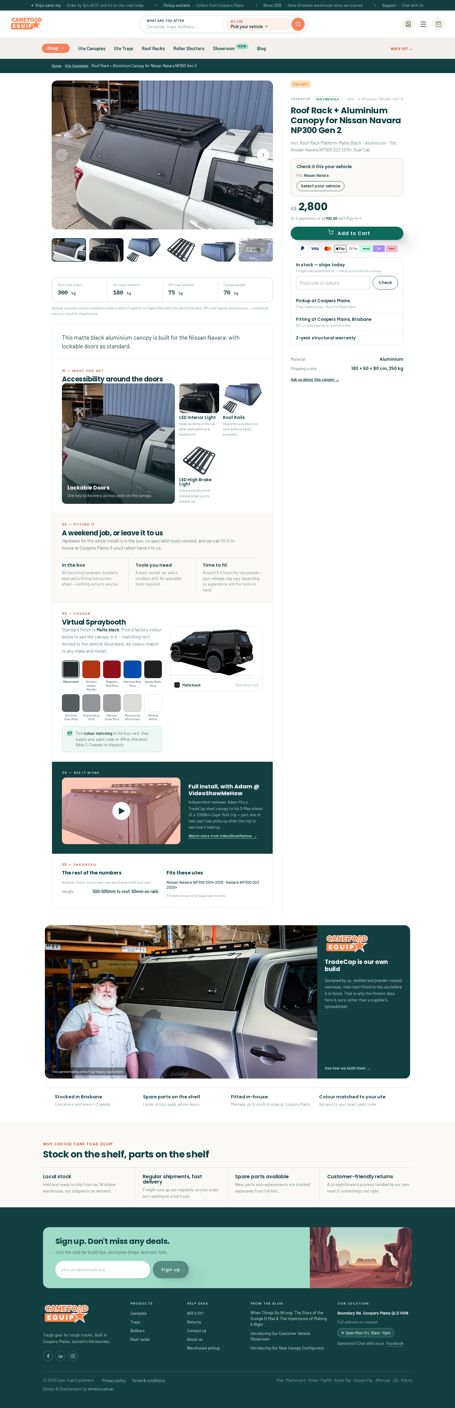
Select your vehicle (320, 186)
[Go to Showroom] (408, 24)
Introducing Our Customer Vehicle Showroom (280, 1336)
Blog (261, 48)
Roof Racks (153, 48)
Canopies (138, 1313)
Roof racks (140, 1339)
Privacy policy (114, 1380)
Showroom (229, 47)
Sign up (170, 1269)
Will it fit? (195, 1313)
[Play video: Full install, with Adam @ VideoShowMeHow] (121, 811)
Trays (135, 1321)
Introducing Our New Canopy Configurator (287, 1347)
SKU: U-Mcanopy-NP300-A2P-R (375, 99)
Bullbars (137, 1330)
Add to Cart (354, 233)
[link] (57, 65)
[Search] (298, 24)
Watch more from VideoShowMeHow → (222, 835)
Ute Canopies (91, 48)
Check (385, 283)
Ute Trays (123, 48)
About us (195, 1339)
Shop (53, 48)
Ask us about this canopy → (315, 379)
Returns (194, 1321)
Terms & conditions (148, 1380)
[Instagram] (73, 1356)
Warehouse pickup (203, 1347)
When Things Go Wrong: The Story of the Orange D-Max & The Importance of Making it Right (288, 1318)
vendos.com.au (101, 1388)
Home (57, 65)
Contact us (196, 1330)
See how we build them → (347, 1068)
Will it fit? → (402, 48)
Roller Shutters (188, 48)
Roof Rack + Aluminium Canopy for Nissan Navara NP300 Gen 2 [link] (144, 65)
